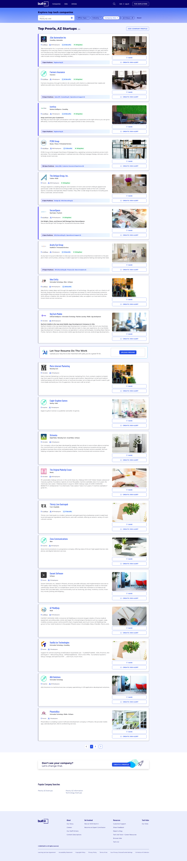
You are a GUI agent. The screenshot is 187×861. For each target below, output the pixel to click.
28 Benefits (67, 114)
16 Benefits (68, 148)
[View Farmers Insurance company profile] (93, 84)
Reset (139, 18)
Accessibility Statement (65, 852)
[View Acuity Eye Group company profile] (93, 257)
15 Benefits (67, 252)
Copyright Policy (80, 852)
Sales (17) (57, 97)
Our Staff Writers (73, 831)
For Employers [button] (140, 4)
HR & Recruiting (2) (67, 200)
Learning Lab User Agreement (47, 852)
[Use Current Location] (72, 18)
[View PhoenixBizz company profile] (93, 724)
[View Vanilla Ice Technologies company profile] (93, 655)
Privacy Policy (92, 852)
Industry (96, 18)
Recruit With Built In (91, 824)
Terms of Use (103, 852)
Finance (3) (70, 269)
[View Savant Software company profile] (93, 586)
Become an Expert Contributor (94, 827)
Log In (127, 4)
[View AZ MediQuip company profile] (93, 620)
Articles (74, 4)
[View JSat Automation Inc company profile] (93, 50)
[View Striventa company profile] (93, 448)
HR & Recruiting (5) (61, 269)
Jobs (66, 4)
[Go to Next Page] (100, 746)
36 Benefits (67, 79)
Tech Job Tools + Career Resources (124, 835)
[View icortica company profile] (93, 119)
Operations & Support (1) (77, 97)
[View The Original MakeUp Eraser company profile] (93, 482)
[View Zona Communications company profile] (93, 551)
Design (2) (57, 200)
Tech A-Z (116, 842)
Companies (56, 4)
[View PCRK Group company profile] (93, 154)
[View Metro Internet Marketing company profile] (93, 378)
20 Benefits (67, 44)
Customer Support (119, 824)
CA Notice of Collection (142, 852)
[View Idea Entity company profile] (93, 292)
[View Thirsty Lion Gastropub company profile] (93, 517)
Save (130, 58)
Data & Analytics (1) (80, 269)
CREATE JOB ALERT (130, 62)
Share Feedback (118, 827)
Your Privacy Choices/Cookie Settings (121, 852)
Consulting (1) (65, 97)
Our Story (70, 824)
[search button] (114, 4)
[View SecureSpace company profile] (93, 223)
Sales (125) (58, 166)
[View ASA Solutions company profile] (93, 689)
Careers (69, 827)
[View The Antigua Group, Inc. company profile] (93, 188)
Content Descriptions (74, 835)
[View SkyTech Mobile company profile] (93, 326)
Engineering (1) (58, 62)
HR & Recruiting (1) (60, 235)
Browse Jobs (117, 838)
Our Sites (145, 824)
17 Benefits (68, 511)
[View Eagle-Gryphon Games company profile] (93, 413)
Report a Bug (117, 831)
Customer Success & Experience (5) (73, 166)
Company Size (111, 18)
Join (120, 4)
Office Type (82, 18)
